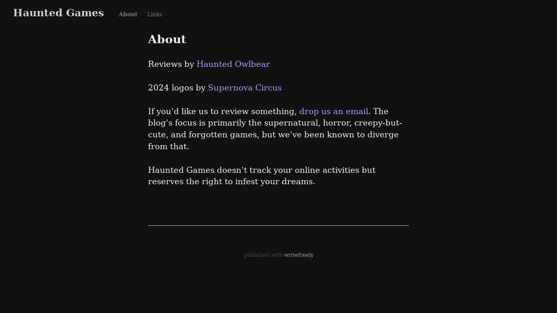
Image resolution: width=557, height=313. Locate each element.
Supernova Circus (245, 88)
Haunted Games (58, 13)
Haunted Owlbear (233, 64)
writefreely (299, 255)
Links (154, 14)
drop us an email (333, 111)
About (128, 14)
